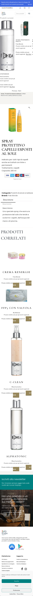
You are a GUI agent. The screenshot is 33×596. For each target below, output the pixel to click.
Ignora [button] (30, 4)
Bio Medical (16, 312)
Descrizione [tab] (8, 200)
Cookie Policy (13, 593)
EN (4, 8)
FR (6, 8)
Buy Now (13, 54)
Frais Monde (3, 44)
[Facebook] (22, 569)
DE (8, 8)
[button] (29, 107)
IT (10, 8)
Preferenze (16, 590)
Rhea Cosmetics (16, 387)
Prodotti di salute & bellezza (13, 94)
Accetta (16, 581)
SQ (2, 8)
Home (2, 94)
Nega (16, 586)
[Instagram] (25, 569)
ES (12, 8)
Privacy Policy (20, 593)
